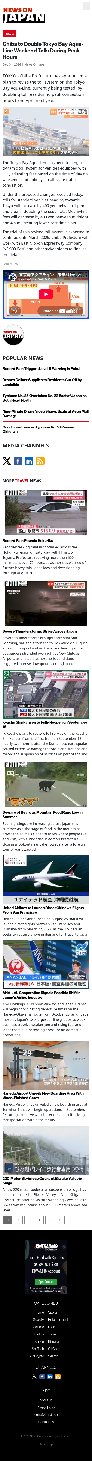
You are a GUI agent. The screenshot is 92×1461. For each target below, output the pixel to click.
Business (37, 1327)
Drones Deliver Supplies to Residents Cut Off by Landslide (42, 382)
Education (37, 1341)
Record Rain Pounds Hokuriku (28, 540)
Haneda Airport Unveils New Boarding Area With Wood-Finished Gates (43, 1095)
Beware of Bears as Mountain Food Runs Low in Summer (43, 814)
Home (39, 1312)
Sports (52, 1312)
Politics (39, 1334)
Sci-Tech (38, 1349)
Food (51, 1327)
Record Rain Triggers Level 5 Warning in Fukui (41, 368)
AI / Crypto (36, 1356)
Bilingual (54, 1341)
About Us (46, 1400)
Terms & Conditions (46, 1414)
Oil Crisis (54, 1349)
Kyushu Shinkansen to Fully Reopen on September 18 (45, 724)
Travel (52, 1334)
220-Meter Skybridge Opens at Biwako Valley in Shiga (42, 1180)
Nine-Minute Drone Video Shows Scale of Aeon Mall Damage (46, 413)
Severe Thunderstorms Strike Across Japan (40, 631)
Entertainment (58, 1319)
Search (53, 1356)
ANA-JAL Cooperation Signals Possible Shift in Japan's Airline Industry (41, 995)
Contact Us (46, 1422)
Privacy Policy (46, 1407)
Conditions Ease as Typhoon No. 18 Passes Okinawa (38, 429)
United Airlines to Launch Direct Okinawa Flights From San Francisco (43, 910)
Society (38, 1319)
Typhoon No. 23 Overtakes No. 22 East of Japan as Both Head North (45, 398)
